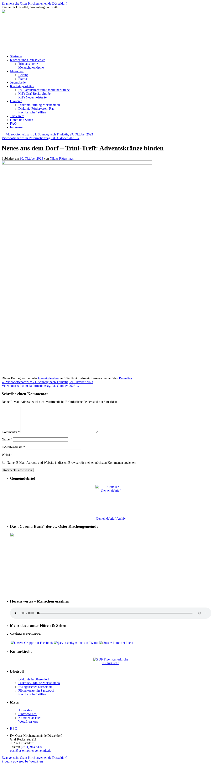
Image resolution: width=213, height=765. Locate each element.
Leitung (23, 75)
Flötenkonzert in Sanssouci (36, 690)
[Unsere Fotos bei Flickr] (116, 642)
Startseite (16, 56)
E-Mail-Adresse (13, 447)
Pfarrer (22, 78)
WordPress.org (28, 721)
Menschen (17, 71)
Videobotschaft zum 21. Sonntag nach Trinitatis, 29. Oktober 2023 (47, 134)
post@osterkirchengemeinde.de (30, 750)
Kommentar (11, 432)
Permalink (125, 378)
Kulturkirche (110, 663)
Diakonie (16, 101)
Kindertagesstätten (22, 86)
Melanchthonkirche (31, 67)
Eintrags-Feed (27, 714)
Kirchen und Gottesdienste (27, 60)
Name (7, 439)
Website (7, 454)
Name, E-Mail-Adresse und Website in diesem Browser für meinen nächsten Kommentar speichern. (72, 462)
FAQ (13, 123)
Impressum (17, 127)
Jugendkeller (18, 82)
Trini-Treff (17, 116)
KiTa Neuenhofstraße (32, 97)
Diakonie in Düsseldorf (33, 679)
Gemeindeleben (48, 378)
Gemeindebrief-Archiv (111, 518)
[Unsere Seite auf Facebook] (32, 642)
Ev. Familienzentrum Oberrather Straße (44, 90)
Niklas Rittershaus (62, 158)
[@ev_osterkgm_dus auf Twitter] (76, 642)
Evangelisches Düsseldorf (35, 687)
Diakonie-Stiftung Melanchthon (39, 105)
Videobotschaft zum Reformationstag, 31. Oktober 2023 (40, 138)
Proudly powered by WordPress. (23, 761)
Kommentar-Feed (29, 717)
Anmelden (25, 710)
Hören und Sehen (21, 120)
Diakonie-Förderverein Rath (36, 108)
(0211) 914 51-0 (31, 747)
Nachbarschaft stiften (32, 112)
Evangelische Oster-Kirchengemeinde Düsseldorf (34, 3)
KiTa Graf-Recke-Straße (34, 93)
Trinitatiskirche (28, 63)
